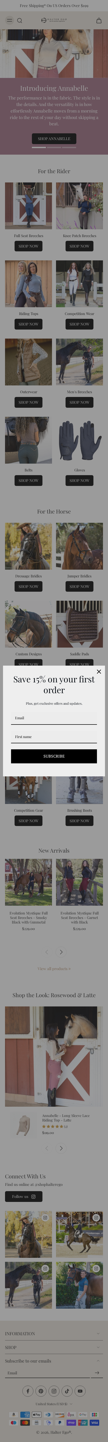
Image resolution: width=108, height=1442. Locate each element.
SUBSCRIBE (54, 756)
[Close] (99, 672)
